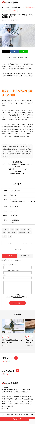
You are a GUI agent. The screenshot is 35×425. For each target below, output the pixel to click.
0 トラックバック (25, 255)
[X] (5, 409)
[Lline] (23, 51)
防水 (10, 236)
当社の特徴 (10, 414)
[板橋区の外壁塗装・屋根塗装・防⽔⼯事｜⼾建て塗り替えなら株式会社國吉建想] (10, 2)
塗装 (12, 229)
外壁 (17, 229)
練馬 (29, 232)
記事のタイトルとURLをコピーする (17, 57)
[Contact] (7, 409)
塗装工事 (5, 10)
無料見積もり (22, 232)
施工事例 (25, 414)
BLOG (14, 10)
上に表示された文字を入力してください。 (17, 297)
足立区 (4, 236)
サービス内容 (18, 414)
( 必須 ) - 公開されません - (11, 270)
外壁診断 (23, 229)
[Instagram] (2, 409)
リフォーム (5, 229)
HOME (3, 414)
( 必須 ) (10, 264)
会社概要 (32, 414)
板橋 (4, 232)
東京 (29, 229)
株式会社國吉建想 (12, 232)
